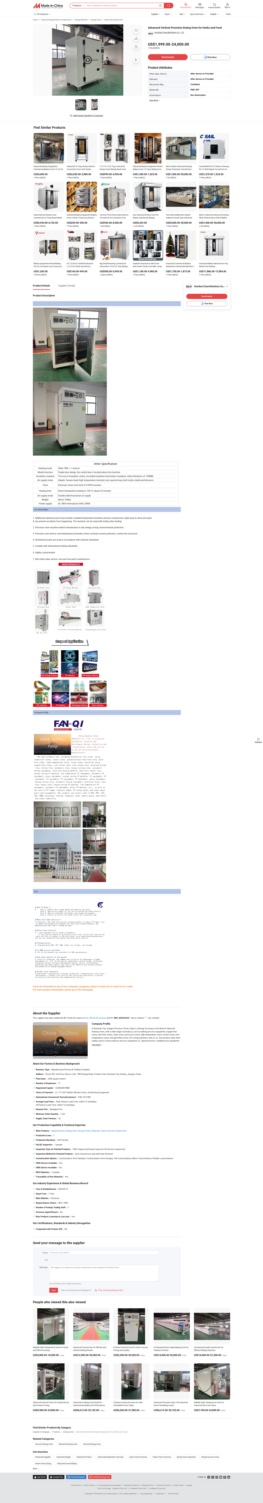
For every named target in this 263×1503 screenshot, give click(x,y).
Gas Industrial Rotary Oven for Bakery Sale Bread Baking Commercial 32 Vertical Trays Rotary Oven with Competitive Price (148, 216)
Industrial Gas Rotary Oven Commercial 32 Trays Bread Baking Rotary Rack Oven (48, 216)
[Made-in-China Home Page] (48, 5)
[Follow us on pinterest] (224, 1477)
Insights (189, 1485)
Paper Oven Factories (162, 1457)
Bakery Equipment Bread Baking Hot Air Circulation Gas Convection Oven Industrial (48, 265)
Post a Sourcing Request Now (109, 1290)
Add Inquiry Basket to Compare (88, 115)
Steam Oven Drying (43, 1463)
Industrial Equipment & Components (56, 19)
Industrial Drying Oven (113, 19)
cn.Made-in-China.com (157, 1488)
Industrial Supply (63, 1457)
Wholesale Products (131, 1485)
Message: (44, 1267)
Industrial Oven (58, 1130)
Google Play (56, 1477)
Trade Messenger (76, 1477)
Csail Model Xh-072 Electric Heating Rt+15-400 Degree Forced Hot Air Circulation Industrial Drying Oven (214, 168)
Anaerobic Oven (98, 1130)
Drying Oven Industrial (186, 1457)
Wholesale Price (148, 1485)
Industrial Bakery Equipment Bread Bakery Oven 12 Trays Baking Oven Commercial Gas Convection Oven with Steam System (147, 168)
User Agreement (146, 1493)
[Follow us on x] (212, 1477)
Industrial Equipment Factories (111, 1457)
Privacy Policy (173, 1493)
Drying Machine (81, 19)
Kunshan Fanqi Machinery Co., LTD (169, 32)
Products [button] (77, 5)
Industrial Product (84, 1457)
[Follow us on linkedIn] (228, 1477)
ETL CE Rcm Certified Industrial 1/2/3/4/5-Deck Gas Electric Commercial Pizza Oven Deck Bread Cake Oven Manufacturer (82, 265)
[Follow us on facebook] (208, 1477)
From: (45, 1252)
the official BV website (95, 1017)
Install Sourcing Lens (101, 1477)
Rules (228, 14)
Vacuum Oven (84, 1130)
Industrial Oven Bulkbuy (67, 1463)
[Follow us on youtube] (220, 1477)
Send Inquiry (168, 57)
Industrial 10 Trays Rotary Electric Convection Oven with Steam (81, 167)
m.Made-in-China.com (138, 1488)
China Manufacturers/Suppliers (109, 1485)
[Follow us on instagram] (216, 1477)
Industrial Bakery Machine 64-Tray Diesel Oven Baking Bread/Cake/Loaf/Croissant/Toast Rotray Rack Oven (214, 265)
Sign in (227, 7)
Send (54, 1290)
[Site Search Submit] (168, 5)
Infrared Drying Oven (92, 1444)
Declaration (160, 1493)
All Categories (42, 14)
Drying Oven (96, 19)
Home (35, 19)
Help (181, 14)
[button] (160, 5)
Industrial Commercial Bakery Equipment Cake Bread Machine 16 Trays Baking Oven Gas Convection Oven (180, 265)
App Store (39, 1477)
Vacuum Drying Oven (44, 1444)
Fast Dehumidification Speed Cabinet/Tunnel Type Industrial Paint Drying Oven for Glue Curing (180, 216)
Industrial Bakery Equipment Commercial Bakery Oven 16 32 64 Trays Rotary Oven (48, 168)
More (35, 1468)
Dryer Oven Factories (138, 1457)
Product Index (178, 1485)
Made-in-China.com (120, 1488)
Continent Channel (163, 1485)
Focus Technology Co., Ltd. (112, 1493)
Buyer (167, 14)
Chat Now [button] (212, 57)
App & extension (197, 14)
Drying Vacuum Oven (210, 1457)
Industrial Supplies (43, 1457)
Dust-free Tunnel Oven (117, 1130)
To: (46, 1260)
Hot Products (76, 1485)
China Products (89, 1485)
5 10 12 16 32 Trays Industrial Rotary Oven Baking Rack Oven (113, 167)
